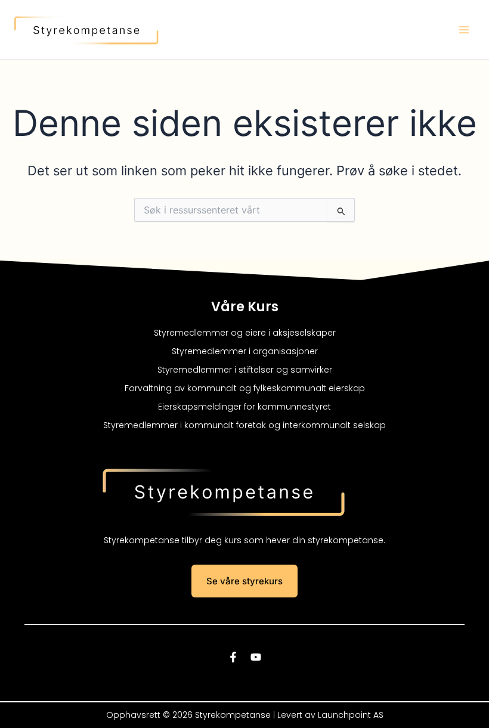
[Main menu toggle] (464, 30)
